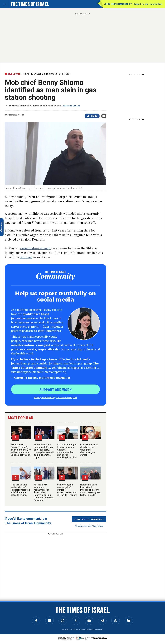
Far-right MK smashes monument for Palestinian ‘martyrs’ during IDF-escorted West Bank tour (43, 492)
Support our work (55, 389)
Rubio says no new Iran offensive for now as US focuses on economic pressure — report (32, 613)
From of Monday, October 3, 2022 (47, 74)
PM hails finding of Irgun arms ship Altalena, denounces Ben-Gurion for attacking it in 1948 (67, 451)
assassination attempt (35, 248)
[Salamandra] (100, 638)
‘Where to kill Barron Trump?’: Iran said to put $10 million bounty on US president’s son (21, 449)
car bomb (26, 257)
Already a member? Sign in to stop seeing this (55, 397)
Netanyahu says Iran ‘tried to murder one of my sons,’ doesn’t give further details (90, 489)
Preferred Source (71, 106)
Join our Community (118, 4)
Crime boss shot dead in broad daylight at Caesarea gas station (89, 449)
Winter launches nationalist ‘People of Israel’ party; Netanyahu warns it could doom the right (44, 451)
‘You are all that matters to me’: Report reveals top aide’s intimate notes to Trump (20, 489)
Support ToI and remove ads (148, 4)
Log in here (98, 525)
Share (94, 116)
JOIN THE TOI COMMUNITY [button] (89, 519)
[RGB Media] (80, 638)
